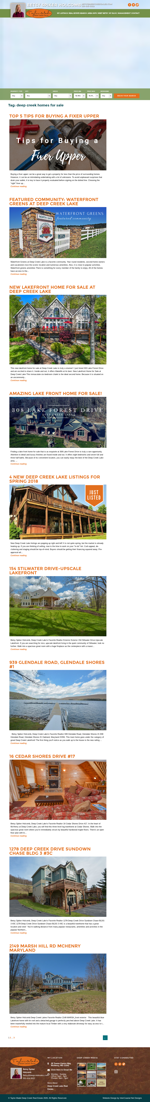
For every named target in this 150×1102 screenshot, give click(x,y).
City (26, 91)
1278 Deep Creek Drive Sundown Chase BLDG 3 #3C (50, 851)
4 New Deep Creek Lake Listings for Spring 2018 (54, 479)
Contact (135, 13)
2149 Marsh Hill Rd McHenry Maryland (45, 948)
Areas (55, 91)
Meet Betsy (103, 13)
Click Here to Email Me (61, 1070)
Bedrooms (105, 91)
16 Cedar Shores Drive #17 (42, 756)
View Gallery (101, 1083)
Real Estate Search (78, 13)
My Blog (113, 13)
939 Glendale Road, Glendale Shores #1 (57, 664)
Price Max (91, 91)
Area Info (92, 13)
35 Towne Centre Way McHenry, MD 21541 (61, 1064)
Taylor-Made (25, 1061)
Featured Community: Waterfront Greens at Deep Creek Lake (53, 201)
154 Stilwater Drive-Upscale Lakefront (45, 570)
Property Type (16, 91)
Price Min (77, 91)
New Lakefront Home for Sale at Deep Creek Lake (52, 289)
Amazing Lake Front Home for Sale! (55, 393)
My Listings (62, 13)
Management (124, 13)
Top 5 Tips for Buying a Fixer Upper (54, 116)
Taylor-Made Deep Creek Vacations (39, 13)
